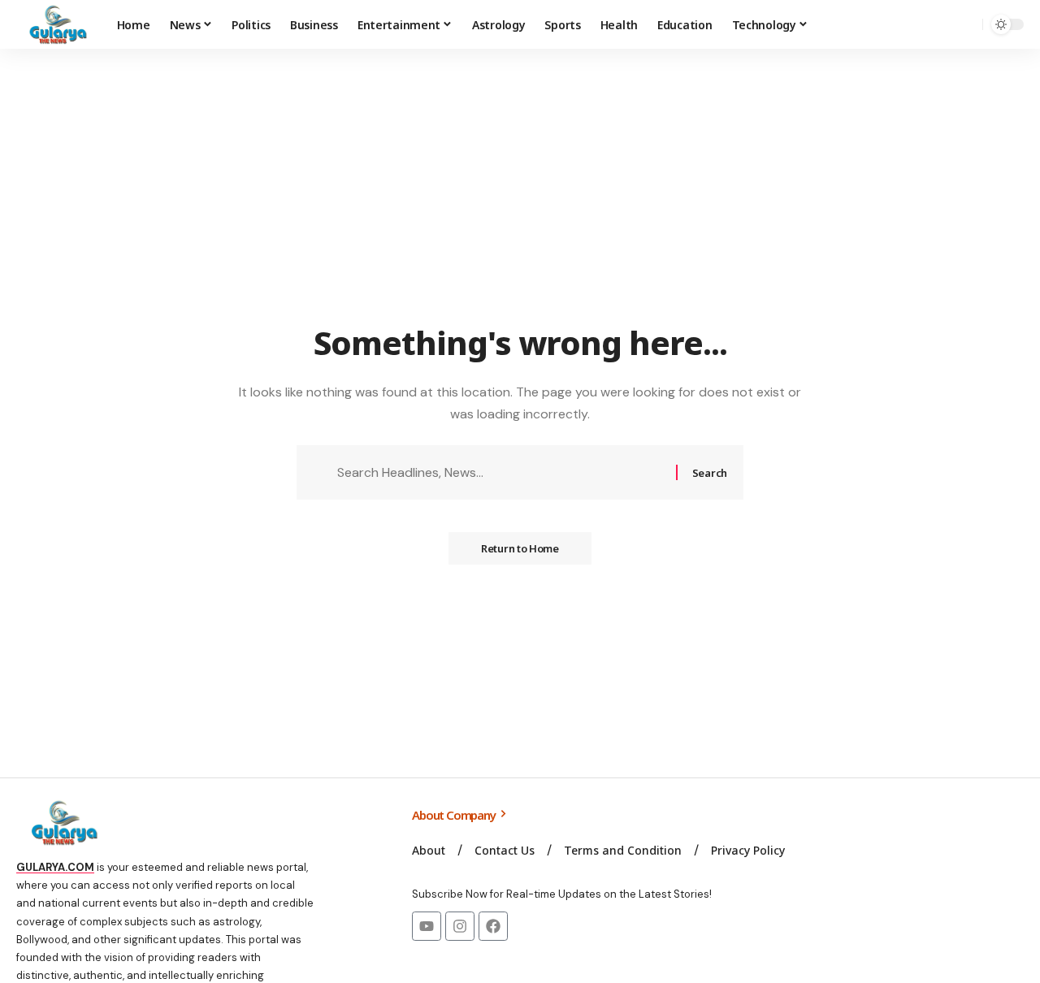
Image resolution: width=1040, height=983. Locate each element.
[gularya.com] (53, 24)
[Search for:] (500, 472)
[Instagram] (459, 926)
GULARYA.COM (55, 867)
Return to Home (520, 548)
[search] (966, 24)
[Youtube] (426, 926)
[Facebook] (493, 926)
